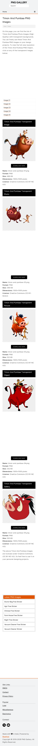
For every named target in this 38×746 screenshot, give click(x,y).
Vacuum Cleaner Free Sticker (15, 624)
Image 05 (7, 115)
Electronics (7, 714)
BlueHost (6, 737)
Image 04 (7, 111)
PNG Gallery (19, 2)
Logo (4, 705)
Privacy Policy (8, 696)
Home (5, 26)
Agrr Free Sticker (10, 606)
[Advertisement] (19, 76)
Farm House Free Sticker (13, 615)
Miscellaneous (8, 710)
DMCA (5, 688)
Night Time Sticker (11, 620)
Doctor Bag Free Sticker (13, 602)
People (9, 26)
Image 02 (7, 104)
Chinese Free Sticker (12, 611)
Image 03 (7, 107)
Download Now (19, 166)
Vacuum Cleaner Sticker (13, 629)
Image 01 (7, 100)
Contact (6, 692)
